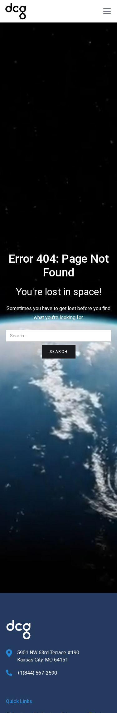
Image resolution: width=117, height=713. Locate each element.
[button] (106, 11)
